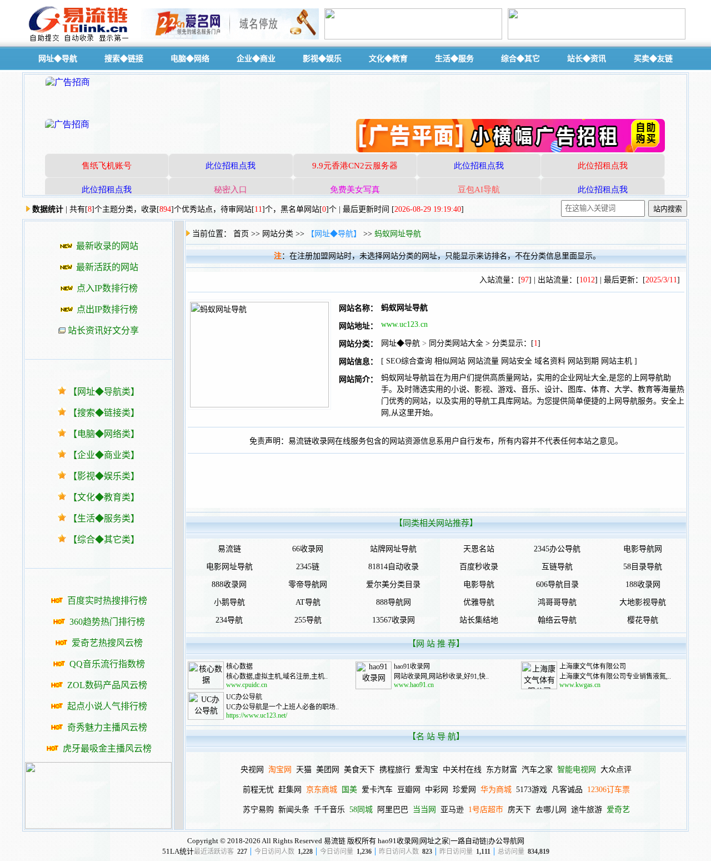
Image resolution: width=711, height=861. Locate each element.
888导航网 (393, 602)
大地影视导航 (642, 602)
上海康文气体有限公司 (592, 666)
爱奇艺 (618, 809)
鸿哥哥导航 (557, 602)
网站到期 (583, 361)
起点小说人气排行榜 (107, 706)
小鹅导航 (229, 602)
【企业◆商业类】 (103, 455)
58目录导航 (642, 567)
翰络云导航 (557, 620)
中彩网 (436, 789)
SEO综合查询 (409, 361)
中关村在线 (462, 769)
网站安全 (516, 361)
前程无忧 (258, 789)
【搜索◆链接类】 (103, 412)
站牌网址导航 (393, 549)
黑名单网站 (300, 209)
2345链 (307, 567)
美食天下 (359, 769)
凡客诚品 (567, 789)
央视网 (252, 769)
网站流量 (483, 361)
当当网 (424, 809)
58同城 (361, 809)
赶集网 (290, 789)
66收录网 (307, 549)
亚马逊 (452, 809)
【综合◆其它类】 (103, 539)
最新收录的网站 (107, 246)
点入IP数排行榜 (107, 288)
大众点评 (616, 769)
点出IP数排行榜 (107, 309)
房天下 (519, 809)
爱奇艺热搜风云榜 (107, 643)
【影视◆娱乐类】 (103, 476)
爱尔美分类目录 (393, 584)
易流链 (229, 549)
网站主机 (616, 361)
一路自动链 (468, 841)
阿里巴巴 (392, 809)
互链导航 (557, 567)
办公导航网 (506, 841)
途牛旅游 (586, 809)
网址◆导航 (400, 343)
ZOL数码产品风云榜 (107, 685)
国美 (349, 789)
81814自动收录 (393, 567)
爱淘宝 (426, 769)
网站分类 (277, 234)
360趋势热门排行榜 (107, 621)
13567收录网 (393, 620)
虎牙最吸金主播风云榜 (107, 748)
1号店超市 (485, 809)
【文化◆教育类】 (103, 497)
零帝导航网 (307, 584)
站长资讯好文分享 (103, 330)
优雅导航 (478, 602)
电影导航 (478, 584)
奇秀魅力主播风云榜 (107, 727)
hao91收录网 (412, 666)
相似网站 (449, 361)
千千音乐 (329, 809)
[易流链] (80, 41)
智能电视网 (576, 769)
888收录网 (229, 584)
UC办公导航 (244, 697)
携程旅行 (394, 769)
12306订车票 (608, 789)
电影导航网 (642, 549)
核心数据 (239, 666)
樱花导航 (642, 620)
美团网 (327, 769)
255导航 (308, 620)
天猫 (304, 769)
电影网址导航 (229, 567)
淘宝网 (280, 769)
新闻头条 (293, 809)
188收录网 (642, 584)
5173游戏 (531, 789)
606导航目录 (557, 584)
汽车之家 (537, 769)
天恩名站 (478, 549)
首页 (241, 234)
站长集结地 (478, 620)
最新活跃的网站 (107, 267)
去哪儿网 (551, 809)
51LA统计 (178, 851)
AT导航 (308, 602)
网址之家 (434, 841)
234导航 (229, 620)
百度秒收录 (478, 567)
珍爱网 (464, 789)
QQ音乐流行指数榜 (107, 664)
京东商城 (321, 789)
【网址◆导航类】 (103, 391)
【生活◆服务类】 (103, 518)
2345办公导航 (557, 549)
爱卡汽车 (377, 789)
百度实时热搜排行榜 (107, 600)
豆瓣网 (408, 789)
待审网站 (236, 209)
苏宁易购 (258, 809)
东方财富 (501, 769)
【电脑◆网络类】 (103, 434)
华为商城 (496, 789)
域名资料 (549, 361)
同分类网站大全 (456, 343)
